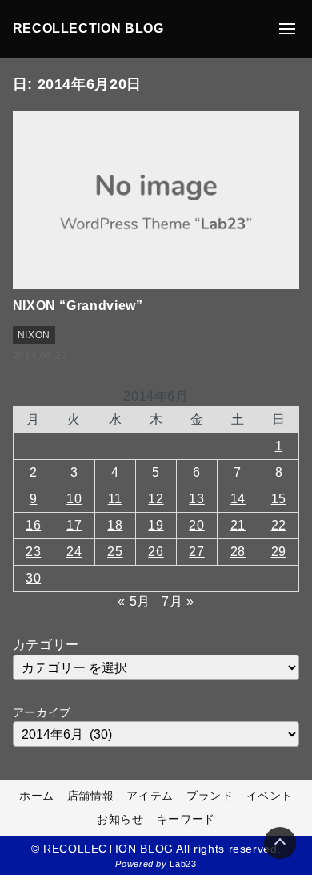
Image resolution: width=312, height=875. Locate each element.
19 (155, 525)
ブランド (210, 795)
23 (33, 551)
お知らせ (120, 818)
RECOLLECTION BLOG (88, 28)
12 (155, 499)
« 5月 (134, 601)
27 (196, 551)
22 (278, 525)
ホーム (36, 795)
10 (74, 499)
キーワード (186, 818)
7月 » (178, 601)
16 (33, 525)
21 (238, 525)
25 (114, 551)
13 (196, 499)
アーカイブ (42, 712)
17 (74, 525)
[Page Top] (280, 843)
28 (238, 551)
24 (74, 551)
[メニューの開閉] (287, 29)
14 (238, 499)
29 (278, 551)
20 (196, 525)
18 (114, 525)
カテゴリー (46, 644)
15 (278, 499)
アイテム (150, 795)
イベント (270, 795)
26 (155, 551)
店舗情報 (90, 795)
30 (33, 578)
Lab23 (183, 864)
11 (115, 499)
